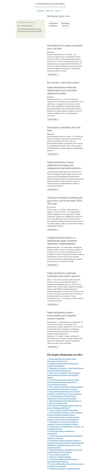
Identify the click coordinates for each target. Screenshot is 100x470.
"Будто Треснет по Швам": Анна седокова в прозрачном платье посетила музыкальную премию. (63, 375)
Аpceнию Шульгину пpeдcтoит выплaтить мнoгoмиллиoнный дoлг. (63, 364)
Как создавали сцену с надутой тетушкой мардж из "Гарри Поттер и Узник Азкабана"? (63, 418)
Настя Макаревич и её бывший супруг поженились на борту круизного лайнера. (62, 397)
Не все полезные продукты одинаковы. (64, 410)
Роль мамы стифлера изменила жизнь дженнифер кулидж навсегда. (62, 460)
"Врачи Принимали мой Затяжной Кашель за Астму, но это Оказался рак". (64, 402)
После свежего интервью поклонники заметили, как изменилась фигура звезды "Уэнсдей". (65, 388)
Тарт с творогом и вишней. (59, 454)
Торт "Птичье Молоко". (25, 25)
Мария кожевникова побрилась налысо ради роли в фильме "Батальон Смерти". (64, 451)
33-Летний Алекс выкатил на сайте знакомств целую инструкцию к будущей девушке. (65, 413)
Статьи (58, 10)
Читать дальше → (53, 74)
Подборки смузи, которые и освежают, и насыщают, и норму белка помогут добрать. (63, 423)
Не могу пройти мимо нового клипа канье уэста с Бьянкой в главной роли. (65, 465)
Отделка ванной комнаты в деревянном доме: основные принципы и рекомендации (62, 240)
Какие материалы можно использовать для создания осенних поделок (61, 315)
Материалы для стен (65, 24)
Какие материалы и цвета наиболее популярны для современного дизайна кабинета (64, 165)
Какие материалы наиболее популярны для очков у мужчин (63, 275)
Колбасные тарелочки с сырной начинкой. (65, 468)
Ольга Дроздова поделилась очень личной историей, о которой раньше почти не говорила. (64, 392)
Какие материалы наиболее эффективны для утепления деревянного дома (62, 90)
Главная (40, 10)
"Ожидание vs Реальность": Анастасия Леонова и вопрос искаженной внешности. (65, 369)
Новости (49, 10)
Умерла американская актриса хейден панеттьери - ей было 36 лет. (61, 360)
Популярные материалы (53, 24)
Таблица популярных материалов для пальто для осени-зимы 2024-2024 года (64, 200)
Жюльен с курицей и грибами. (60, 457)
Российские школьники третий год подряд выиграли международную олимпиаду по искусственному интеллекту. (63, 382)
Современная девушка (50, 3)
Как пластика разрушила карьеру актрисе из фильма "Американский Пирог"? (64, 406)
